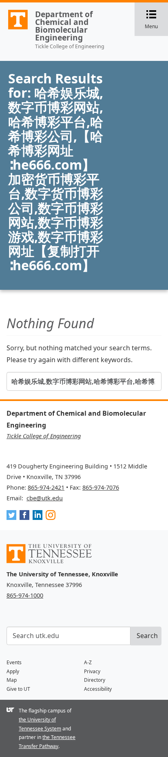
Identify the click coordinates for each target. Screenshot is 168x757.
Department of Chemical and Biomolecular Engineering (64, 26)
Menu (156, 20)
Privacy (92, 671)
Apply (13, 671)
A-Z (88, 662)
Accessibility (98, 688)
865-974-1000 (25, 595)
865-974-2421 (46, 487)
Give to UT (18, 688)
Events (14, 662)
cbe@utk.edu (45, 498)
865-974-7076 (100, 487)
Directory (94, 679)
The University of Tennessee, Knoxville (14, 29)
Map (12, 679)
